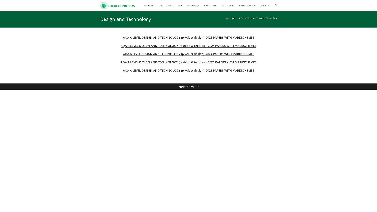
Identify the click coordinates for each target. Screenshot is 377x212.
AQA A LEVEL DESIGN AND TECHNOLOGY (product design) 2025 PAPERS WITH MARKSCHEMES (188, 37)
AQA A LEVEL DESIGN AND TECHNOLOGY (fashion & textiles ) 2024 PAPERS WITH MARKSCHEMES (188, 46)
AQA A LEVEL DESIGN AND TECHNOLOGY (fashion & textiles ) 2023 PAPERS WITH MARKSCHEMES (188, 62)
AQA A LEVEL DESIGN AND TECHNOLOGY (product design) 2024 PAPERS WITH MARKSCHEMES (188, 54)
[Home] (227, 18)
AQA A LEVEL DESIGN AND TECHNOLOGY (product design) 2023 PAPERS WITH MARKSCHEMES (188, 70)
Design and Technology (267, 18)
